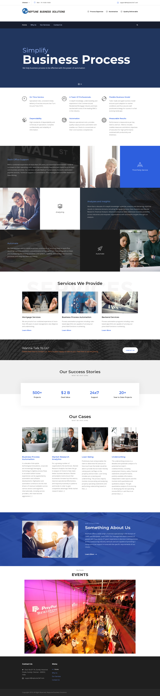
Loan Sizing (88, 457)
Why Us (33, 25)
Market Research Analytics (60, 458)
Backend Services (110, 317)
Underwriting (118, 457)
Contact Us (58, 25)
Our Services (45, 25)
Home (24, 25)
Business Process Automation (76, 317)
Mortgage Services (31, 317)
